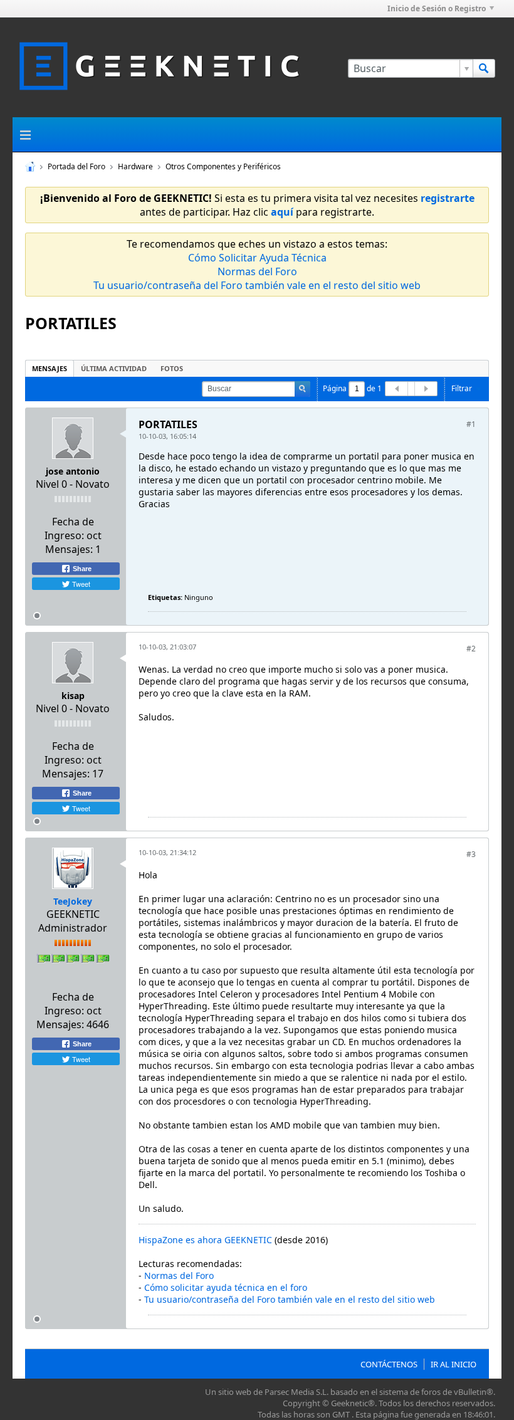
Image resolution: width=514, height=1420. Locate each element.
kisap (73, 696)
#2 (471, 648)
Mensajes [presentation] (49, 368)
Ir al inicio (453, 1364)
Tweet (80, 584)
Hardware (135, 166)
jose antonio (73, 471)
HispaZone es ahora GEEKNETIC (205, 1240)
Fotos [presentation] (171, 368)
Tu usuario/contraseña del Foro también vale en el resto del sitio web (257, 285)
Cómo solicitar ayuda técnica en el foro (225, 1287)
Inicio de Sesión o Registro (436, 8)
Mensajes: (69, 549)
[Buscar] (484, 68)
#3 (471, 854)
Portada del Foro (76, 166)
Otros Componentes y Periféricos (223, 166)
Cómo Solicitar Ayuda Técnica (257, 258)
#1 (471, 424)
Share (81, 568)
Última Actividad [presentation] (114, 368)
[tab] (49, 368)
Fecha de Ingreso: (69, 528)
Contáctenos (388, 1364)
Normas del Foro (257, 271)
